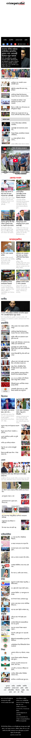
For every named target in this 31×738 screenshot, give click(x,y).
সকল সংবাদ (22, 44)
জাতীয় (5, 40)
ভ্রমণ (15, 692)
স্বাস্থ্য (27, 690)
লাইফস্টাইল (11, 690)
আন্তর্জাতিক (7, 688)
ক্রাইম (26, 40)
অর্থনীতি (25, 686)
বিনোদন (18, 690)
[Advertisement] (15, 21)
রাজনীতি (11, 40)
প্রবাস (10, 692)
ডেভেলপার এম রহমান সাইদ (15, 735)
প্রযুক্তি (23, 690)
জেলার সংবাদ (19, 40)
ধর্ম (18, 692)
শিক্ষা (22, 692)
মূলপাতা (8, 686)
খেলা (5, 690)
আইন (26, 688)
